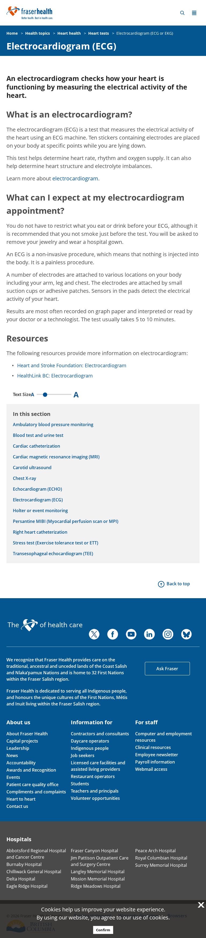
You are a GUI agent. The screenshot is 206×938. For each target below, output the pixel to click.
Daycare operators (90, 741)
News (12, 755)
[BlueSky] (186, 634)
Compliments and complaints (36, 792)
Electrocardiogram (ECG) (61, 46)
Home (12, 33)
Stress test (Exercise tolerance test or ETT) (55, 543)
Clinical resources (153, 747)
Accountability (21, 763)
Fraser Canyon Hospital (94, 851)
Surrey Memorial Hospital (161, 865)
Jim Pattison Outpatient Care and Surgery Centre (99, 861)
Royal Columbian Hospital (161, 858)
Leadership (17, 748)
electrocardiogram (75, 178)
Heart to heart (20, 799)
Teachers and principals (95, 791)
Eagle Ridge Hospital (26, 886)
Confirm (103, 930)
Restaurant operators (93, 776)
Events (13, 777)
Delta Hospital (20, 879)
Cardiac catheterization (36, 446)
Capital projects (22, 741)
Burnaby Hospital (24, 864)
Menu (194, 13)
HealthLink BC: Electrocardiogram (55, 375)
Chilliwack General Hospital (33, 872)
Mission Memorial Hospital (98, 879)
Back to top (178, 584)
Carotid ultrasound (32, 467)
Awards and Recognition (31, 770)
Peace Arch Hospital (155, 851)
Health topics (37, 33)
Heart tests (98, 33)
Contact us (17, 806)
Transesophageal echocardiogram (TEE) (53, 554)
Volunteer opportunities (95, 798)
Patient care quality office (32, 784)
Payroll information (155, 762)
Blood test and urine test (38, 435)
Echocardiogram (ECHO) (37, 489)
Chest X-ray (24, 478)
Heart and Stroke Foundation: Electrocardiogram (71, 365)
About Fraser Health (27, 734)
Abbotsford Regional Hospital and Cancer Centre (36, 854)
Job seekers (82, 755)
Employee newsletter (156, 755)
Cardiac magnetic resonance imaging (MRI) (56, 457)
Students (80, 784)
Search (182, 13)
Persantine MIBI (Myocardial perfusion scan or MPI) (65, 521)
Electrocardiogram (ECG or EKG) (144, 33)
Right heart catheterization (40, 532)
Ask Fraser (167, 669)
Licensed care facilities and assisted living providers (98, 766)
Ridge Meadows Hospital (95, 886)
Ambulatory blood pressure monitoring (53, 424)
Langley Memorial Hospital (97, 872)
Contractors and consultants (100, 734)
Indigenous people (90, 748)
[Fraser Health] (29, 12)
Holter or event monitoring (40, 510)
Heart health (69, 33)
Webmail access (151, 769)
